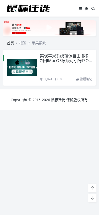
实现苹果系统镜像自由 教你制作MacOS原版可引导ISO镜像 (65, 60)
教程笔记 (85, 79)
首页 (10, 43)
